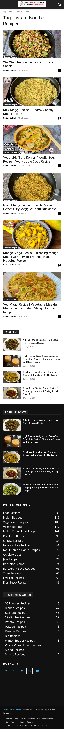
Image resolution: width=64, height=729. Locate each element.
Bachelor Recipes (10, 57)
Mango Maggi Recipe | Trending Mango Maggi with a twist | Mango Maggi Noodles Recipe (30, 257)
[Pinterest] (22, 671)
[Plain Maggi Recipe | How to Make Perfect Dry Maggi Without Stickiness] (32, 187)
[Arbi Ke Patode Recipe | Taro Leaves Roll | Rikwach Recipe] (12, 344)
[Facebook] (6, 671)
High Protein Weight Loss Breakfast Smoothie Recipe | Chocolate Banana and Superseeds (42, 359)
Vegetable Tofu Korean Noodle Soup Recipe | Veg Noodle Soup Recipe (29, 159)
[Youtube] (37, 671)
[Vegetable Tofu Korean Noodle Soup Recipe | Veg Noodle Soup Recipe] (32, 139)
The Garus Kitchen (13, 709)
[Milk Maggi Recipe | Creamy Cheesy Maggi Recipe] (32, 91)
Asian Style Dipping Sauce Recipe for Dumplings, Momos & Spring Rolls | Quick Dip (41, 391)
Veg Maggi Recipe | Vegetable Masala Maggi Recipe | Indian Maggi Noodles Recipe (30, 308)
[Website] (29, 671)
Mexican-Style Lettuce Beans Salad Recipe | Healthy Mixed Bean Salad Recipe (41, 487)
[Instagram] (14, 671)
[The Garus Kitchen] (32, 4)
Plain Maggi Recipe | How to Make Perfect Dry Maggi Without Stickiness (30, 207)
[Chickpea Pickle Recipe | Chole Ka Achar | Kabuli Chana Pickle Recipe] (12, 377)
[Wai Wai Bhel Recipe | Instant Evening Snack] (32, 44)
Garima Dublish (9, 70)
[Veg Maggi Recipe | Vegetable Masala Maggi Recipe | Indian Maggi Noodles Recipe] (32, 286)
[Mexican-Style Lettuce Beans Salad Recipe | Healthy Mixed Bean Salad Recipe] (12, 489)
